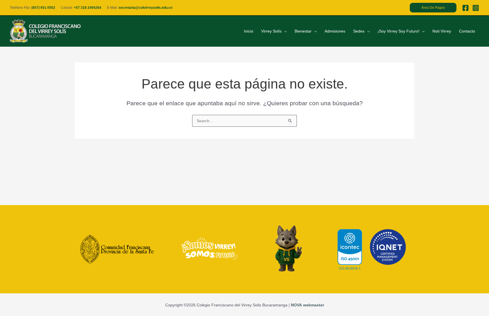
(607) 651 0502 (43, 8)
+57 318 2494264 (87, 8)
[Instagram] (475, 8)
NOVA (296, 305)
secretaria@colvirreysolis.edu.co (145, 8)
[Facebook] (465, 8)
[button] (433, 7)
